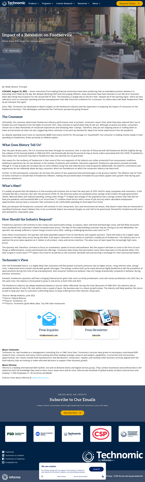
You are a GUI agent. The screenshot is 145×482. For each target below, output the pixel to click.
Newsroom (14, 51)
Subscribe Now (70, 413)
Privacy (109, 476)
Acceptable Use (11, 462)
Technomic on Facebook (15, 459)
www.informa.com (40, 377)
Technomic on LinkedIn (14, 455)
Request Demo (128, 3)
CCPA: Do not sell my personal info (128, 476)
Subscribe (96, 335)
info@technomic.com (49, 335)
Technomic (9, 452)
